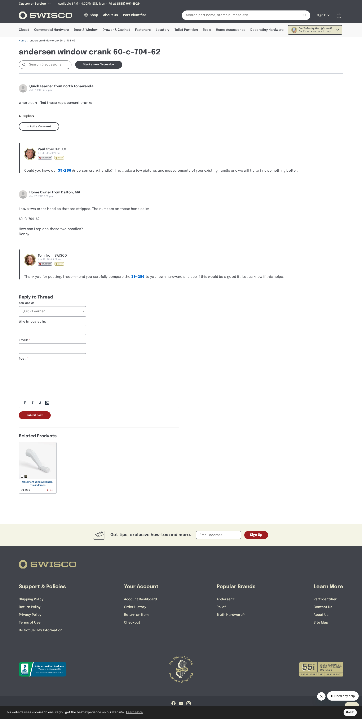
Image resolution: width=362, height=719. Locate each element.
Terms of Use (29, 622)
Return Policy (30, 607)
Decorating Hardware (267, 30)
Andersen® (226, 599)
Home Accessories (230, 30)
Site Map (321, 622)
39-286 (64, 170)
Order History (135, 607)
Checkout (132, 622)
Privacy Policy (30, 615)
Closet (24, 30)
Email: (23, 340)
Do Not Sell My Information (40, 630)
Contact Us (323, 607)
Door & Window (86, 30)
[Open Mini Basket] (339, 15)
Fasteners (143, 30)
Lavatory (162, 30)
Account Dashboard (140, 599)
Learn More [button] (134, 712)
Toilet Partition (186, 30)
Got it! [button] (350, 712)
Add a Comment (40, 126)
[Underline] (39, 403)
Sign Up (256, 535)
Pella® (221, 607)
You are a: (26, 303)
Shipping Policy (31, 599)
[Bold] (25, 403)
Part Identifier (325, 599)
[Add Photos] (47, 403)
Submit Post (35, 415)
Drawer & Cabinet (116, 30)
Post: (22, 358)
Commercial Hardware (51, 30)
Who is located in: (32, 321)
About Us (321, 615)
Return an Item (136, 615)
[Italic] (32, 403)
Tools (207, 30)
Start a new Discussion (98, 64)
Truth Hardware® (231, 615)
